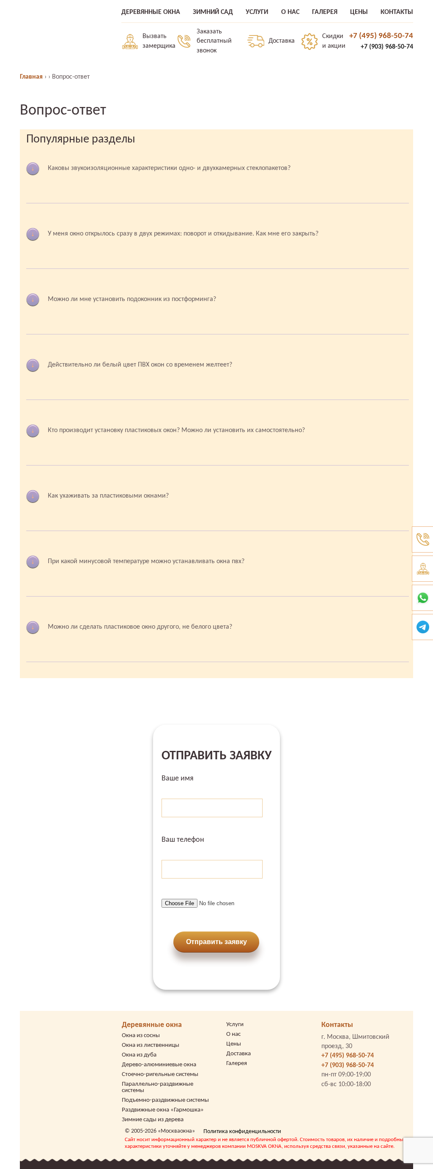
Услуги (235, 1024)
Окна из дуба (139, 1055)
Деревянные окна (152, 1025)
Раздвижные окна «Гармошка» (163, 1110)
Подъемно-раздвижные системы (165, 1100)
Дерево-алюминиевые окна (159, 1065)
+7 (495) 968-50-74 (381, 36)
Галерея (236, 1063)
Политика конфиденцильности (242, 1131)
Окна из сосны (141, 1035)
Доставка (282, 41)
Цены (233, 1044)
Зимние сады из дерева (153, 1120)
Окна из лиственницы (150, 1045)
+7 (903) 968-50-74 (387, 47)
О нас (233, 1034)
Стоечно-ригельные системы (160, 1074)
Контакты (337, 1025)
